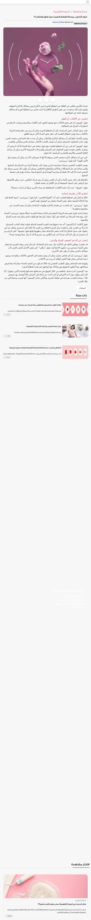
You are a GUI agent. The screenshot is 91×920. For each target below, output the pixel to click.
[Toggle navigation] (87, 2)
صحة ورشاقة (79, 11)
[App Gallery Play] (75, 633)
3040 (8, 357)
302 (8, 315)
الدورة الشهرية (61, 11)
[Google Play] (75, 624)
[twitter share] (46, 100)
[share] (59, 314)
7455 (10, 916)
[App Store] (75, 615)
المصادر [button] (82, 288)
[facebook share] (39, 100)
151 (9, 336)
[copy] (53, 100)
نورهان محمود (58, 22)
